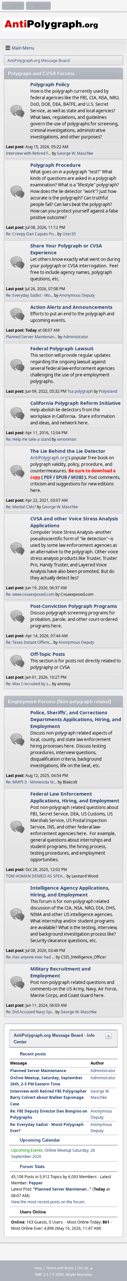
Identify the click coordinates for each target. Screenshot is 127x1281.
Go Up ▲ (85, 1267)
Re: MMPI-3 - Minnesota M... (31, 782)
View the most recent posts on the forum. (48, 1202)
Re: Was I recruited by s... (28, 684)
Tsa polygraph (80, 391)
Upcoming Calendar (39, 1140)
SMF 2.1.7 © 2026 (49, 1274)
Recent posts (32, 1054)
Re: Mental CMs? (21, 507)
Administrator (75, 337)
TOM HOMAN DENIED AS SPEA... (35, 876)
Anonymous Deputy (77, 295)
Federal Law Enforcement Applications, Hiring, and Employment (74, 797)
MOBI (77, 477)
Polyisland (108, 391)
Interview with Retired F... (28, 153)
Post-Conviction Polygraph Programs (73, 606)
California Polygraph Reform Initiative (75, 403)
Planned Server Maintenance (38, 1070)
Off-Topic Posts (47, 654)
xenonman (66, 439)
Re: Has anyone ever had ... (30, 957)
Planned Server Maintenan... (31, 337)
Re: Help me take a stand (28, 439)
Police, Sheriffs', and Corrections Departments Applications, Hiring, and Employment (75, 719)
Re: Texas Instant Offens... (29, 642)
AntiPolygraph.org (48, 458)
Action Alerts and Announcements (71, 307)
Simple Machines (78, 1274)
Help (38, 1267)
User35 (69, 234)
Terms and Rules (60, 1267)
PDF (48, 477)
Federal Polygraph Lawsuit (61, 348)
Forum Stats (32, 1166)
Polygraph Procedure (55, 165)
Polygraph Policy (49, 84)
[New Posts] (17, 111)
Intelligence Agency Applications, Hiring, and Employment (69, 891)
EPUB (61, 477)
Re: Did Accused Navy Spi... (30, 1012)
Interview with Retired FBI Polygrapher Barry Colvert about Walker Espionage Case (48, 1097)
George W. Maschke (75, 153)
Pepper (36, 1183)
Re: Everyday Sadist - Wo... (29, 295)
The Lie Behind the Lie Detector (68, 451)
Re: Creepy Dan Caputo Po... (31, 234)
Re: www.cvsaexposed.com (30, 594)
